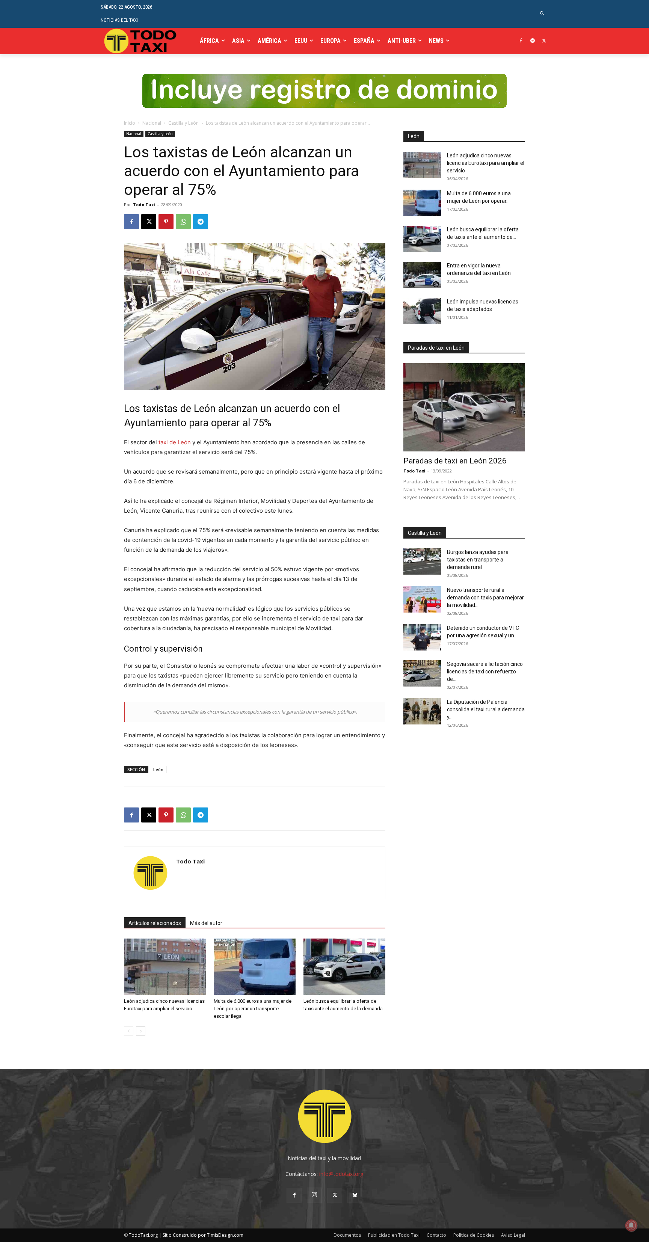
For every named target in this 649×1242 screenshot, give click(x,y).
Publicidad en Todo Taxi (394, 1235)
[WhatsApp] (183, 221)
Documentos (347, 1235)
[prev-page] (128, 1031)
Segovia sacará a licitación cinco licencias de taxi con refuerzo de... (485, 671)
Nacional (151, 123)
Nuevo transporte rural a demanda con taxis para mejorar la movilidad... (485, 597)
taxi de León (174, 442)
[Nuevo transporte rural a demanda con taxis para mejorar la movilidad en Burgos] (422, 599)
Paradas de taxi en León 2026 (455, 460)
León (158, 769)
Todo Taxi (144, 204)
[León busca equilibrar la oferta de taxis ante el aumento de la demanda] (344, 967)
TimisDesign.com (225, 1235)
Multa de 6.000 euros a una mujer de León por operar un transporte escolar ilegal (252, 1008)
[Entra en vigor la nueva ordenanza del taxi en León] (422, 275)
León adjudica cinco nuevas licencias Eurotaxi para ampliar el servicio (485, 163)
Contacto (436, 1235)
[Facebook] (521, 41)
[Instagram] (314, 1195)
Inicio (129, 123)
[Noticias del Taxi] (141, 41)
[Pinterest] (166, 221)
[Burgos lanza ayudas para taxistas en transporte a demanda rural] (422, 561)
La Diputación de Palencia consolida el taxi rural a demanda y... (486, 709)
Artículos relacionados (154, 923)
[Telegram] (532, 41)
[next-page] (140, 1031)
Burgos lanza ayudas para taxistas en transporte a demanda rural (478, 559)
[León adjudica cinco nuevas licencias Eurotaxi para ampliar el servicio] (165, 967)
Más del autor (206, 923)
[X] (544, 41)
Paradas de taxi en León (436, 348)
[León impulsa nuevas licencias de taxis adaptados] (422, 311)
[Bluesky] (354, 1195)
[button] (542, 14)
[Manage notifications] (631, 1225)
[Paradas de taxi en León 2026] (464, 407)
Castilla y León (183, 123)
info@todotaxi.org (341, 1173)
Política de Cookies (473, 1235)
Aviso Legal (513, 1235)
